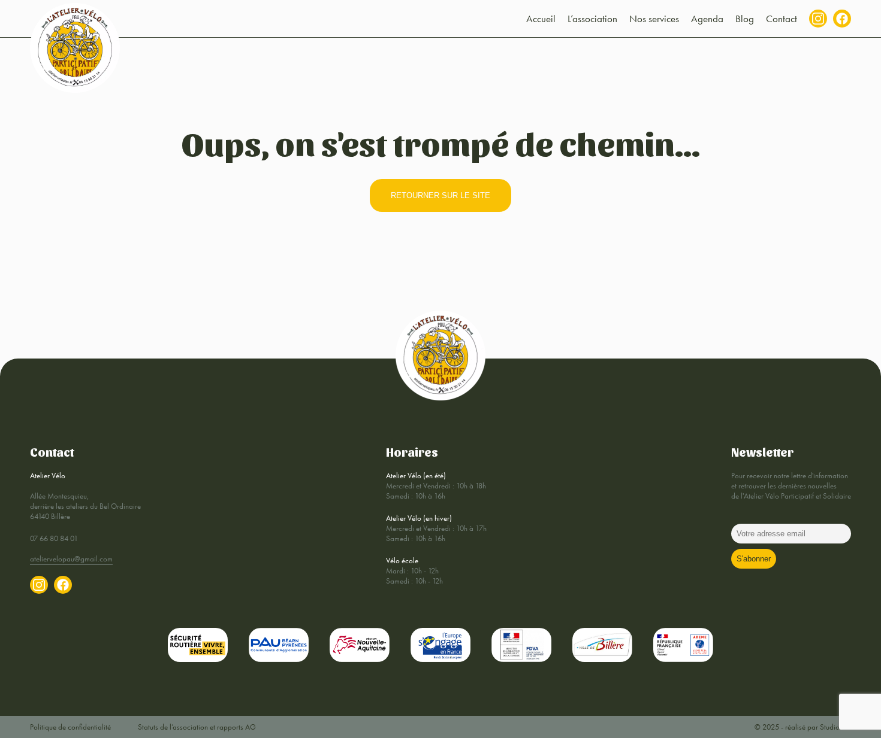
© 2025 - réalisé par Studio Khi (803, 727)
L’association (592, 18)
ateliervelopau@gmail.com (71, 559)
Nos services (654, 18)
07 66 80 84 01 (54, 538)
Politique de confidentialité (70, 727)
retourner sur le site (440, 195)
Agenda (707, 18)
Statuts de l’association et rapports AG (197, 727)
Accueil (541, 18)
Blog (744, 18)
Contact (781, 18)
